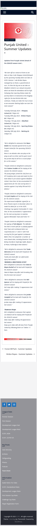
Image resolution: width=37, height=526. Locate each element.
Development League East (11, 425)
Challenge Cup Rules (9, 500)
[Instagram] (14, 405)
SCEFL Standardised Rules (10, 487)
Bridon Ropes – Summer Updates (19, 354)
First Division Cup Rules (10, 495)
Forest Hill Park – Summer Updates (18, 349)
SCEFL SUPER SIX (8, 438)
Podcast (5, 467)
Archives (5, 454)
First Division (6, 421)
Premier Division (10, 40)
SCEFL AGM (6, 434)
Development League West (11, 429)
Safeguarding (6, 458)
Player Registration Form (10, 504)
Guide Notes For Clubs (9, 483)
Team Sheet (6, 471)
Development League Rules (11, 491)
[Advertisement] (18, 380)
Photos (4, 462)
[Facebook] (4, 405)
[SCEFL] (4, 8)
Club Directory (7, 450)
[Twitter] (9, 405)
